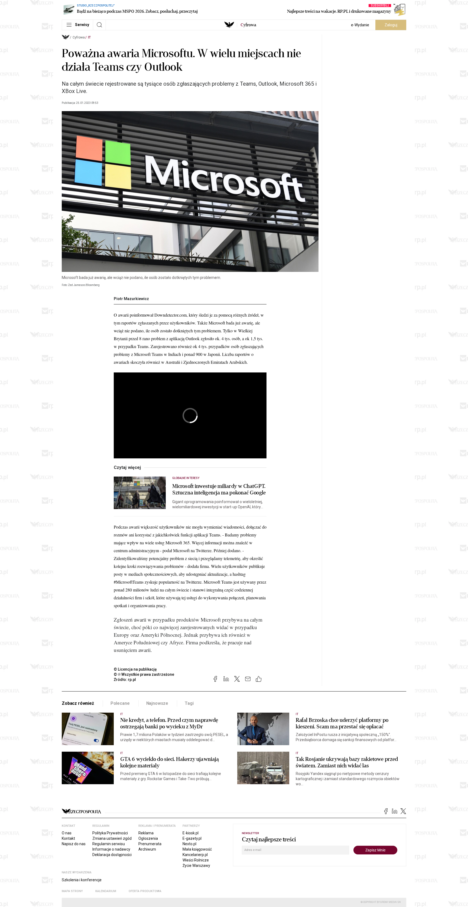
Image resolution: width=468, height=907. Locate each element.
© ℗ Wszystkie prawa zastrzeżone (144, 674)
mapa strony (72, 891)
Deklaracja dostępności (112, 855)
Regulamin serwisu (108, 844)
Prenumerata (149, 844)
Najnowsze (157, 703)
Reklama (146, 833)
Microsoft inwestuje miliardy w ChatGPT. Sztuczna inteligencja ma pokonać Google (219, 489)
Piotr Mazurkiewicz (131, 299)
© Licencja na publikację (135, 669)
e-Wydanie (360, 25)
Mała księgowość (197, 849)
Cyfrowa (79, 37)
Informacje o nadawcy (111, 849)
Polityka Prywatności (110, 833)
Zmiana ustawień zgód (112, 838)
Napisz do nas (74, 844)
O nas (67, 833)
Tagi (189, 703)
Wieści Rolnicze (196, 860)
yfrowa (248, 25)
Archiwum (147, 849)
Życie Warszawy (196, 865)
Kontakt (68, 838)
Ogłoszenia (148, 838)
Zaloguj (391, 25)
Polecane (120, 703)
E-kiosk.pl (191, 833)
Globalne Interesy (185, 478)
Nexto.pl (189, 844)
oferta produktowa (145, 891)
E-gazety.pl (192, 838)
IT (89, 37)
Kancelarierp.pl (195, 855)
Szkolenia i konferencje (82, 880)
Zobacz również (78, 703)
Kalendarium (105, 891)
